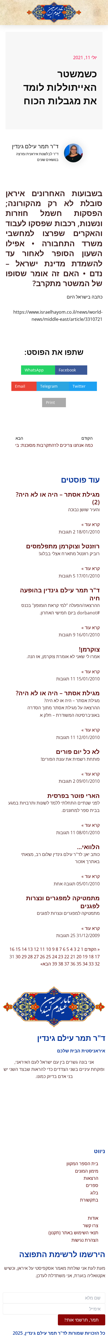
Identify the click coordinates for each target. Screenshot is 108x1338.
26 (42, 957)
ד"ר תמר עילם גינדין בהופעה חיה (60, 594)
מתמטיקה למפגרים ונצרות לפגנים (63, 902)
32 (97, 964)
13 (30, 949)
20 (78, 957)
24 (54, 957)
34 (85, 964)
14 (24, 949)
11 (42, 949)
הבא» (45, 964)
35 (78, 964)
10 (48, 949)
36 (72, 964)
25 (48, 957)
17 (97, 957)
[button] (97, 13)
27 (36, 957)
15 (18, 949)
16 (11, 949)
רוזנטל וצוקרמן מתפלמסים (63, 546)
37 (66, 964)
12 (36, 949)
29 (24, 957)
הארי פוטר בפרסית (73, 795)
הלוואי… (88, 846)
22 (66, 957)
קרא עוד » (90, 524)
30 (18, 957)
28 (30, 957)
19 (85, 957)
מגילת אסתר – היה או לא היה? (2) (58, 498)
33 (91, 964)
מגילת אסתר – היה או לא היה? (58, 693)
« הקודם (92, 949)
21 (72, 957)
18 (91, 957)
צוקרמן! (89, 649)
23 (60, 957)
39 (54, 964)
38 (60, 964)
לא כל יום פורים (78, 751)
